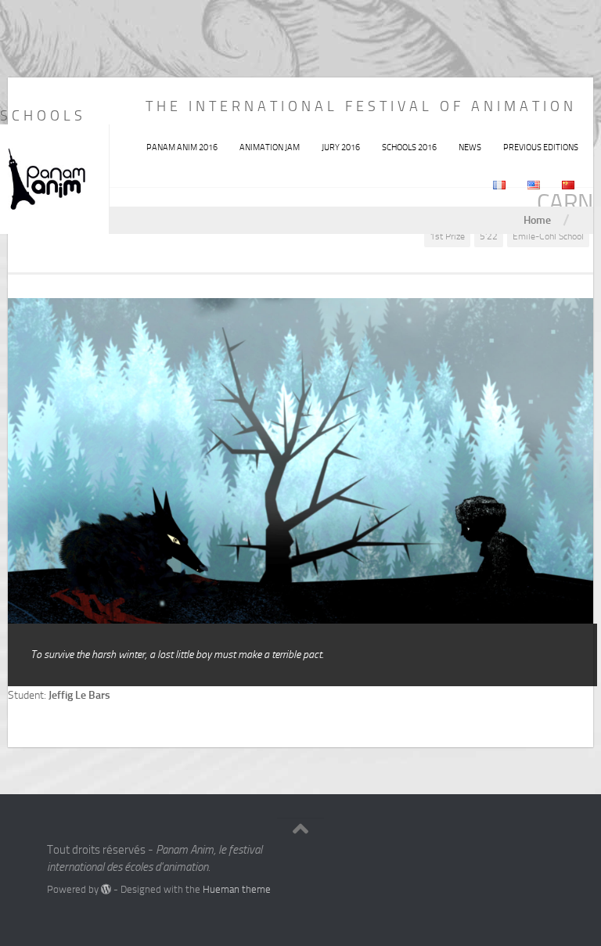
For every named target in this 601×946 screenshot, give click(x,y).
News (470, 147)
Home (537, 220)
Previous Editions (540, 147)
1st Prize (447, 236)
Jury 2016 (341, 147)
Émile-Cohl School (548, 236)
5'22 (489, 236)
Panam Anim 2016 (182, 147)
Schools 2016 (409, 147)
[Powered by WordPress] (106, 889)
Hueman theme (237, 889)
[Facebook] (515, 855)
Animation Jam (269, 147)
